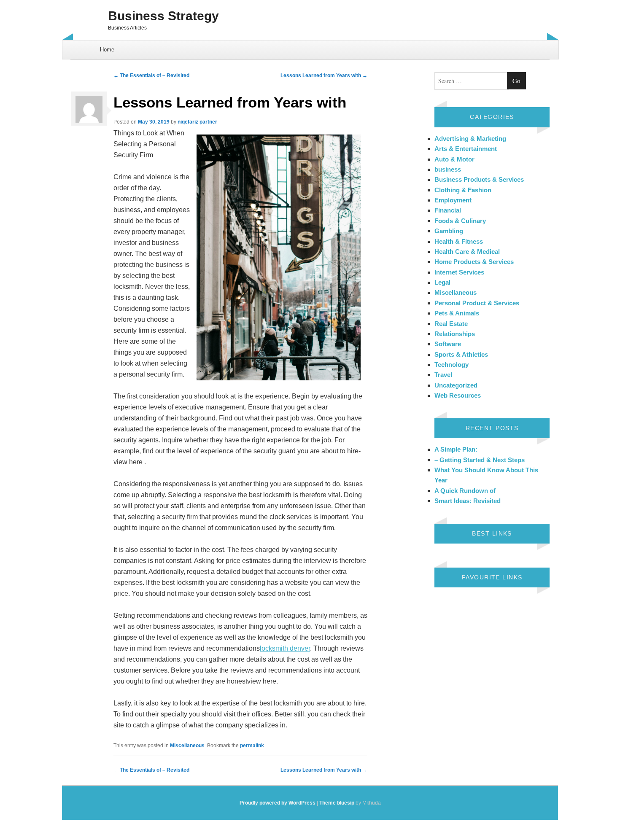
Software (447, 343)
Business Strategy (163, 16)
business (447, 169)
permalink (252, 745)
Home (107, 49)
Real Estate (451, 323)
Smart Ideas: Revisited (467, 500)
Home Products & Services (474, 261)
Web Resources (457, 395)
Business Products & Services (479, 179)
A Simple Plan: (455, 449)
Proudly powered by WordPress (277, 803)
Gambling (448, 230)
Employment (453, 200)
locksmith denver (285, 648)
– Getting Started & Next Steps (479, 459)
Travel (443, 374)
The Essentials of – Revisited (151, 75)
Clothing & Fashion (462, 190)
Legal (442, 282)
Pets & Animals (456, 313)
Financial (447, 210)
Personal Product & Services (476, 303)
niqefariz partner (197, 122)
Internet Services (459, 272)
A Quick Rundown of (465, 490)
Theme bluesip (336, 803)
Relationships (454, 333)
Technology (451, 364)
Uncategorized (455, 385)
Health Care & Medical (467, 251)
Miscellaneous (187, 745)
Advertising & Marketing (470, 138)
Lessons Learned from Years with (323, 75)
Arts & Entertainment (465, 148)
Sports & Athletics (461, 354)
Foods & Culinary (460, 220)
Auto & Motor (454, 159)
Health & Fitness (458, 241)
